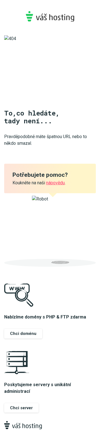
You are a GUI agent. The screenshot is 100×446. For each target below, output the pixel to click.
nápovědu (55, 182)
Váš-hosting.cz (50, 16)
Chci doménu (23, 333)
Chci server (21, 407)
